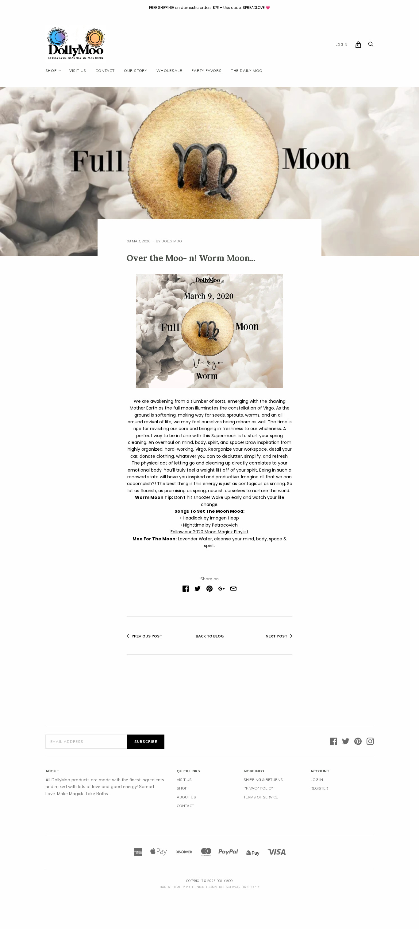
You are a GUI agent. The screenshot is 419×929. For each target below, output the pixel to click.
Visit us (77, 70)
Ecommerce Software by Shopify (232, 887)
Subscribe (145, 741)
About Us (186, 797)
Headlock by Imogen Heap (211, 518)
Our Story (135, 70)
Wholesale (169, 70)
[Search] (371, 46)
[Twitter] (345, 742)
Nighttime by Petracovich (210, 525)
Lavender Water (194, 539)
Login (342, 44)
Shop (51, 70)
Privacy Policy (258, 788)
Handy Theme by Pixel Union (182, 887)
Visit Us (184, 779)
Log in (316, 779)
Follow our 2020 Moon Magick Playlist (209, 532)
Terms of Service (261, 797)
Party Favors (206, 70)
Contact (105, 70)
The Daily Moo (247, 70)
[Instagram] (370, 742)
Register (319, 788)
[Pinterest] (358, 742)
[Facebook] (333, 742)
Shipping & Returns (263, 779)
